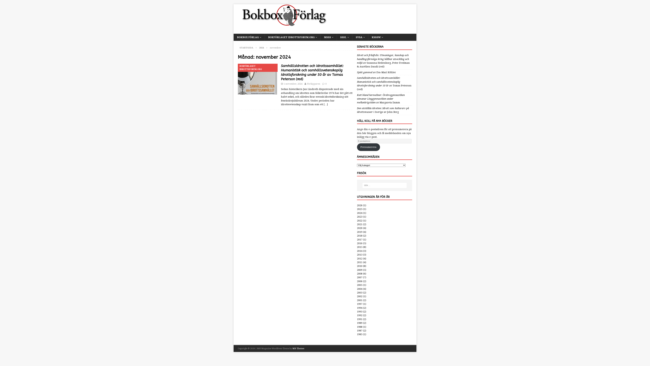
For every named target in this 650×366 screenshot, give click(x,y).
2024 (359, 213)
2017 (359, 239)
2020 (359, 228)
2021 (359, 224)
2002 (359, 296)
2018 (359, 235)
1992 (359, 315)
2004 (359, 289)
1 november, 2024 (293, 84)
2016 (359, 243)
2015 (359, 247)
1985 (359, 334)
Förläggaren (313, 84)
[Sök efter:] (384, 185)
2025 (359, 209)
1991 (359, 319)
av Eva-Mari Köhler (376, 72)
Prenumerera (368, 147)
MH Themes (298, 348)
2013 (359, 254)
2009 (359, 270)
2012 (359, 258)
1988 (359, 327)
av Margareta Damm (381, 99)
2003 (359, 292)
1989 (359, 323)
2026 (359, 205)
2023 (359, 216)
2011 (359, 262)
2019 (359, 232)
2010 (359, 266)
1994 (359, 308)
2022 (359, 220)
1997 (359, 304)
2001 (359, 300)
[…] (326, 104)
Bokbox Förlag (248, 37)
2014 (359, 251)
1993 (359, 311)
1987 (359, 330)
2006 (359, 281)
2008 (359, 273)
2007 (359, 277)
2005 (359, 285)
